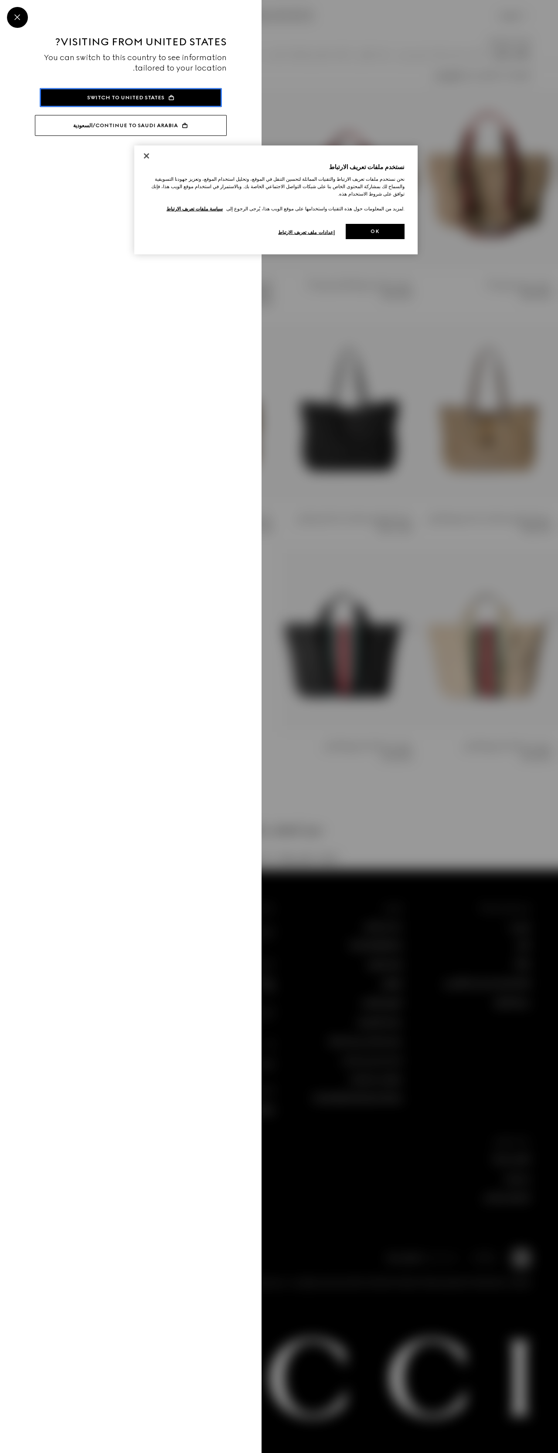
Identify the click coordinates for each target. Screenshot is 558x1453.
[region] (276, 200)
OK (375, 231)
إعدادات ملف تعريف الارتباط (306, 232)
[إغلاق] (146, 156)
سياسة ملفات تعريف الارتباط (195, 209)
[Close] (17, 17)
